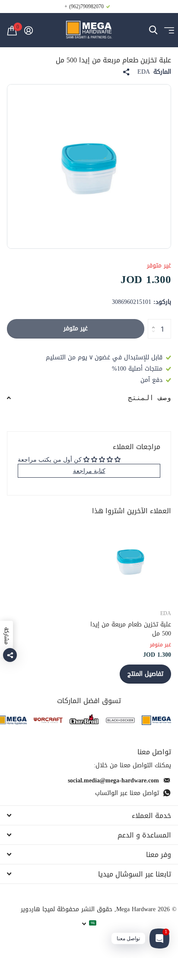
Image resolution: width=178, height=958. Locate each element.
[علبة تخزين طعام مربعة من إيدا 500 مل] (130, 561)
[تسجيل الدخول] (28, 30)
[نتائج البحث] (153, 30)
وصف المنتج (149, 398)
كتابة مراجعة (89, 470)
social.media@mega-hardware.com (113, 780)
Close (89, 815)
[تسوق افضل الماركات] (156, 720)
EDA (143, 72)
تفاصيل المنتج (145, 674)
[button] (151, 322)
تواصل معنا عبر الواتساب (127, 793)
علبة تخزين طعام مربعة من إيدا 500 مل (130, 629)
